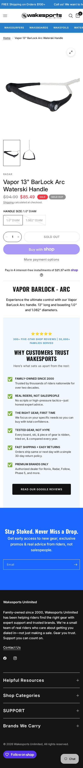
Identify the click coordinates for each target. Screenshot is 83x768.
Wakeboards (38, 27)
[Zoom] (71, 52)
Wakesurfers (14, 27)
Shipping (8, 202)
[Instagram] (18, 658)
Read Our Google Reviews (41, 489)
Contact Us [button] (12, 647)
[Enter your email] (75, 564)
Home (6, 38)
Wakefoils (61, 27)
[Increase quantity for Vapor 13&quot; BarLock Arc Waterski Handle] (18, 237)
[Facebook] (8, 658)
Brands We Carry (22, 725)
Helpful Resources (23, 680)
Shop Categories (21, 695)
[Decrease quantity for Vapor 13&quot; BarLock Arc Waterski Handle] (6, 237)
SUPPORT (14, 710)
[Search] (70, 16)
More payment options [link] (41, 259)
